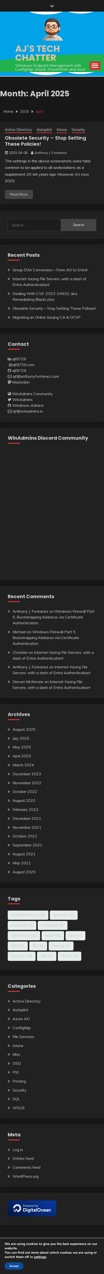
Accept (14, 1266)
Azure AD (22, 925)
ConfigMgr (52, 925)
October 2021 (25, 836)
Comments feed (26, 1167)
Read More (19, 194)
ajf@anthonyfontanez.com (36, 376)
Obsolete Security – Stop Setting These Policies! (45, 141)
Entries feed (23, 1158)
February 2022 (25, 809)
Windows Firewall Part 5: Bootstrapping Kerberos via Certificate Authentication (54, 617)
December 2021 (27, 818)
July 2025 (21, 738)
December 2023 (27, 773)
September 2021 (27, 845)
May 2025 (22, 747)
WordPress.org (25, 1176)
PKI (38, 946)
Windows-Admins (28, 405)
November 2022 (27, 782)
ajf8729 (19, 358)
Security (78, 129)
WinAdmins (22, 399)
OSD (17, 946)
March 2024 (23, 764)
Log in (18, 1149)
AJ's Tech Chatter (37, 53)
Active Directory (18, 129)
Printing (61, 946)
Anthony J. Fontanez (51, 153)
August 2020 (24, 871)
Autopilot (44, 129)
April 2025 (22, 756)
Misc (75, 935)
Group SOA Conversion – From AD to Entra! (50, 269)
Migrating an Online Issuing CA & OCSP (47, 317)
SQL (47, 956)
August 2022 (24, 800)
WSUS (69, 956)
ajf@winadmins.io (28, 411)
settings (40, 1257)
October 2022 (25, 791)
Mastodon (21, 382)
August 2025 (24, 729)
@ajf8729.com (21, 364)
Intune (62, 129)
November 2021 (27, 827)
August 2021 (24, 854)
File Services (24, 935)
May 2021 (22, 862)
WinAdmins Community (32, 393)
